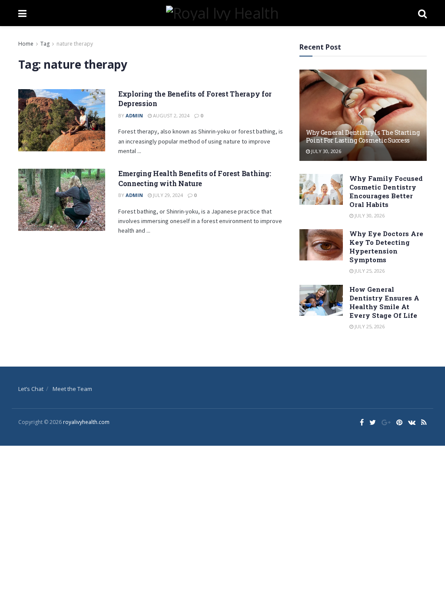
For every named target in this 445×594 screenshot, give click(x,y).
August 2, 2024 (170, 115)
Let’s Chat (30, 389)
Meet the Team (72, 389)
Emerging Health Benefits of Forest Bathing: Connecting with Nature (194, 178)
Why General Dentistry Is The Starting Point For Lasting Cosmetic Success (363, 136)
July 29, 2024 (167, 195)
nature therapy (74, 43)
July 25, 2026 (369, 270)
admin (134, 115)
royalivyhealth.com (86, 422)
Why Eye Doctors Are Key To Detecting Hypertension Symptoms (386, 246)
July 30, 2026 (325, 151)
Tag (45, 43)
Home (25, 43)
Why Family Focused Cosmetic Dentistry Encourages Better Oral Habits (386, 191)
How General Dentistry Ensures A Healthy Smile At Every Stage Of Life (384, 302)
